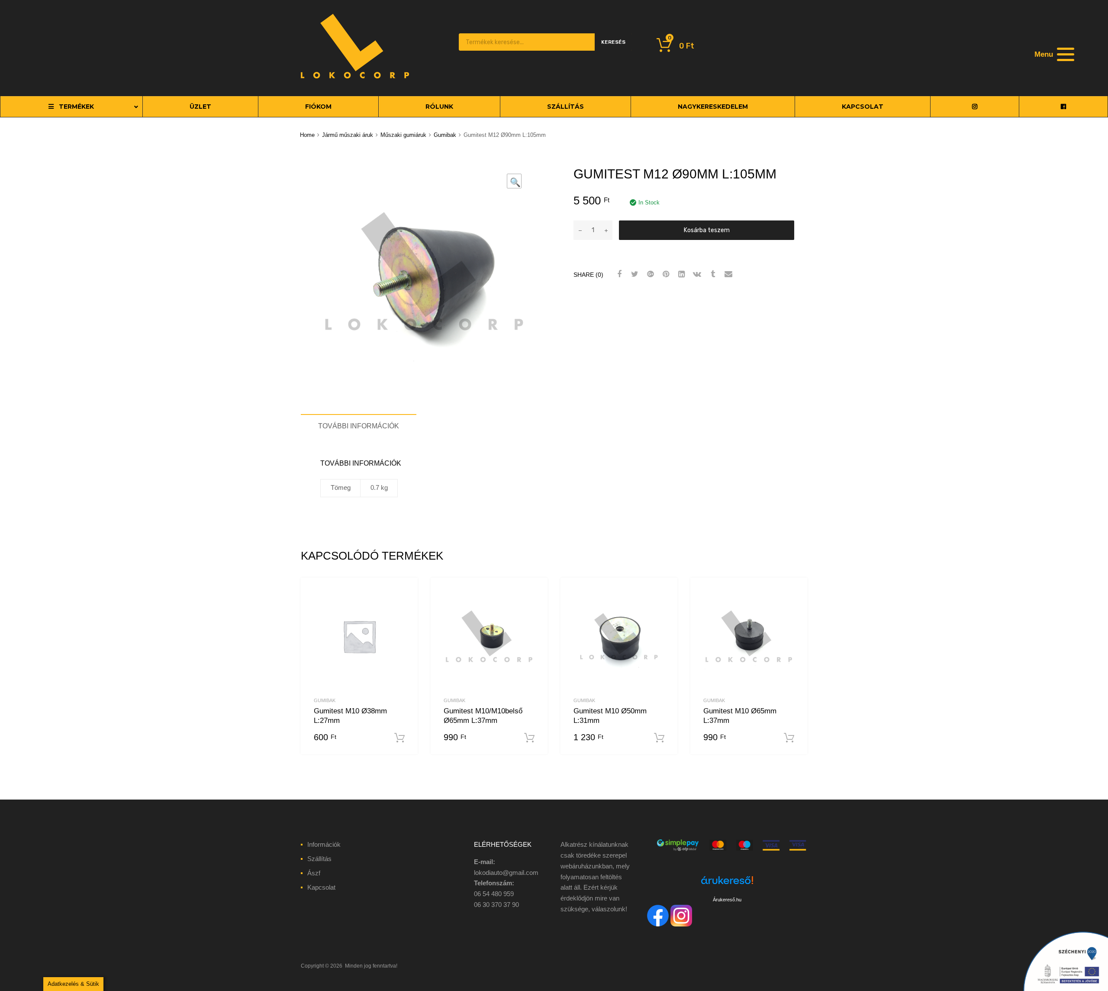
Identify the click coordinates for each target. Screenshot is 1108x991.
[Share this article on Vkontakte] (696, 274)
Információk (324, 844)
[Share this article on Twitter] (633, 274)
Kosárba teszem (707, 230)
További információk (358, 426)
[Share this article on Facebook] (618, 274)
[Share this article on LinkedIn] (680, 274)
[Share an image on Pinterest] (664, 274)
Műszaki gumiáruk (403, 135)
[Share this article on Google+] (649, 274)
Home (307, 135)
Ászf (313, 873)
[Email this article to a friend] (727, 274)
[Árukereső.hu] (727, 885)
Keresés (613, 42)
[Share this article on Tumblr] (711, 274)
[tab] (358, 426)
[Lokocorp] (355, 76)
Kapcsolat (321, 887)
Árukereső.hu (727, 899)
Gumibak (445, 135)
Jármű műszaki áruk (347, 135)
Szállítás (319, 858)
